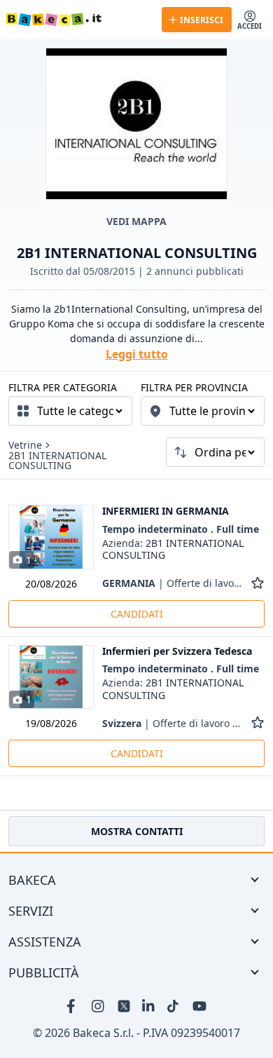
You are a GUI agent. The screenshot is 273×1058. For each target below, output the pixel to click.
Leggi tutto (137, 354)
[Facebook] (73, 1006)
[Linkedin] (149, 1006)
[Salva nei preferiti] (258, 583)
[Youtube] (199, 1006)
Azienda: (173, 549)
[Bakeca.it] (78, 20)
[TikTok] (174, 1006)
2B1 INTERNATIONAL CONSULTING (57, 460)
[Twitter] (124, 1006)
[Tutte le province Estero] (203, 411)
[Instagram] (99, 1006)
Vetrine (25, 445)
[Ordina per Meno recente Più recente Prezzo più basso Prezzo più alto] (215, 452)
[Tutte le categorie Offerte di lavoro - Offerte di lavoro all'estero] (70, 411)
